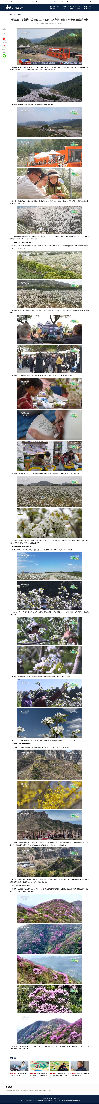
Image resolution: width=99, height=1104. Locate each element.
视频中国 (12, 14)
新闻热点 (20, 14)
